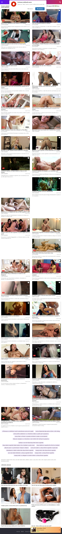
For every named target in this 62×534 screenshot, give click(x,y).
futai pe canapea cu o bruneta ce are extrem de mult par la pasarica (31, 439)
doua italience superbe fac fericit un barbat (48, 445)
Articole (18, 531)
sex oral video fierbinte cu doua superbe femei (20, 453)
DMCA (22, 531)
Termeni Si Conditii (29, 531)
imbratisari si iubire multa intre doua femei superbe (19, 450)
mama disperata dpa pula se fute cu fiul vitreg (48, 431)
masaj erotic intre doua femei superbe (46, 450)
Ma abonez (40, 8)
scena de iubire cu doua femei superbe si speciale (44, 447)
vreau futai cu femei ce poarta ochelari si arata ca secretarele (31, 436)
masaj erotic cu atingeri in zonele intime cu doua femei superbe (31, 455)
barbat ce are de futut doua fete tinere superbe (31, 442)
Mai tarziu (30, 8)
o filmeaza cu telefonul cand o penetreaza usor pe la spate (17, 431)
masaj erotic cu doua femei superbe (44, 453)
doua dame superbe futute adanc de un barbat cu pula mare (19, 445)
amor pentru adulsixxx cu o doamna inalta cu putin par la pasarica (31, 433)
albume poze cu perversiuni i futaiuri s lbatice (16, 447)
